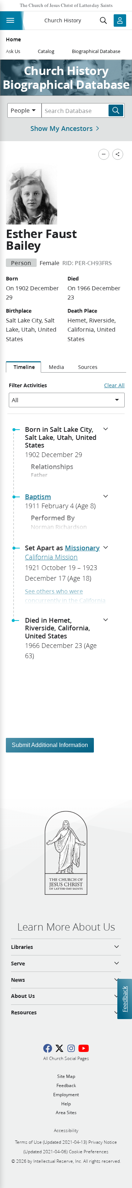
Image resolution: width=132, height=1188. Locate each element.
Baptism (38, 496)
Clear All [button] (114, 385)
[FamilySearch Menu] (103, 154)
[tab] (23, 367)
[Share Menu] (117, 154)
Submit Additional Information (50, 745)
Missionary (82, 547)
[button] (69, 444)
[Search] (116, 110)
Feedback (124, 999)
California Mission (51, 557)
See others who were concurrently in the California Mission (65, 600)
